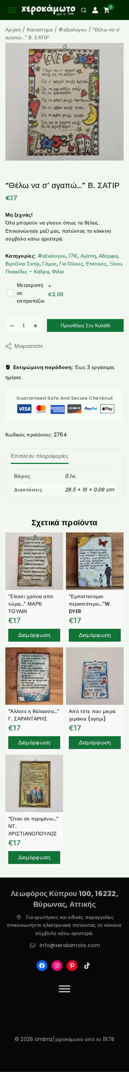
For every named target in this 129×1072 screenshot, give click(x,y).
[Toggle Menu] (64, 988)
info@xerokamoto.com (70, 945)
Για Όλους (71, 263)
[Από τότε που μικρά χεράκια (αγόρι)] (95, 676)
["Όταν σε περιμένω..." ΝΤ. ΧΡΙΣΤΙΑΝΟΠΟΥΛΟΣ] (34, 783)
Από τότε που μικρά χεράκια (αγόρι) (92, 715)
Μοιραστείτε (28, 346)
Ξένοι (115, 263)
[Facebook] (42, 965)
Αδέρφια (108, 255)
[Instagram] (57, 965)
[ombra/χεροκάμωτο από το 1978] (48, 10)
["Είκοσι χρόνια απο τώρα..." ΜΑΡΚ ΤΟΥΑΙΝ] (34, 561)
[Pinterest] (72, 965)
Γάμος (49, 263)
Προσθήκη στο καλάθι (85, 325)
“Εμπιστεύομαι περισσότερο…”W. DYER (90, 604)
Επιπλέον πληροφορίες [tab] (39, 456)
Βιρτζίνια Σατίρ (22, 263)
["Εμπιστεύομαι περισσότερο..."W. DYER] (95, 561)
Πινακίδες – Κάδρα (27, 271)
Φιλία (58, 271)
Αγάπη (88, 255)
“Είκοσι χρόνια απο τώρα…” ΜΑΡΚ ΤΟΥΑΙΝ (30, 604)
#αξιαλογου (52, 255)
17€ (73, 255)
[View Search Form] (81, 10)
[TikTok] (87, 965)
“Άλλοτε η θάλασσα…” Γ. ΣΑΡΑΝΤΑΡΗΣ (33, 715)
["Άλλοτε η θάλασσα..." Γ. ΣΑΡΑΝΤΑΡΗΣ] (34, 676)
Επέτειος (96, 263)
